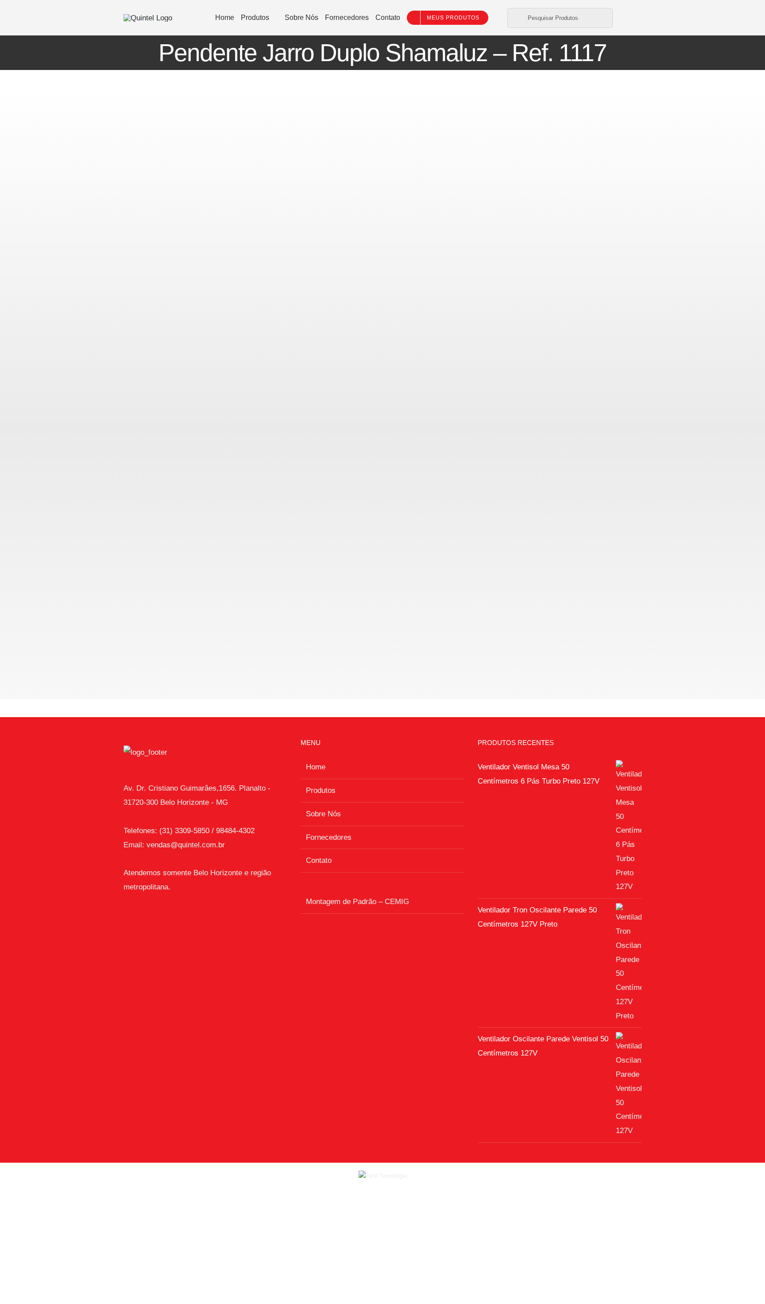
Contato (319, 860)
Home (315, 767)
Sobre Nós (323, 814)
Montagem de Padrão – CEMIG (357, 901)
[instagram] (631, 18)
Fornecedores (329, 837)
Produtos (321, 790)
